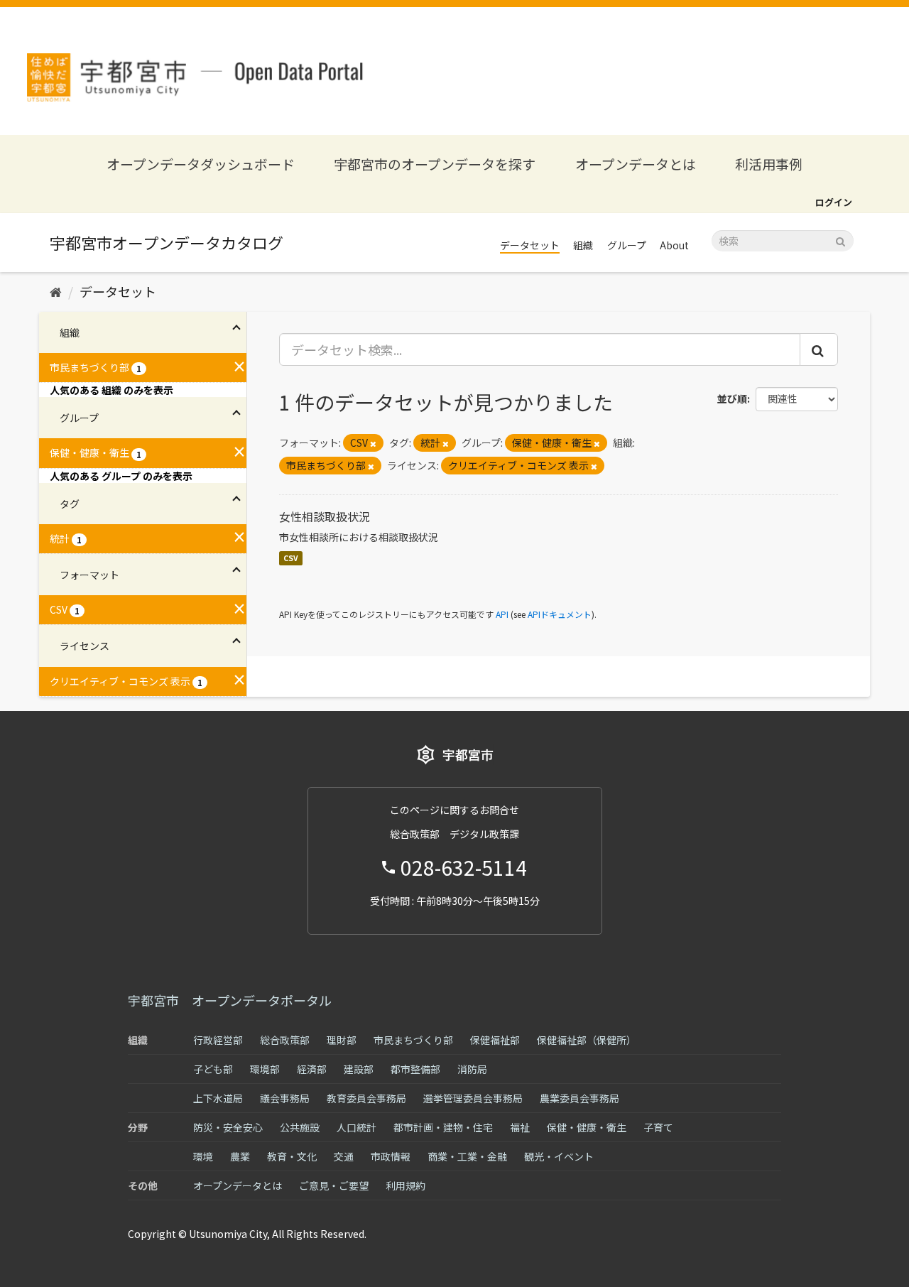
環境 (203, 1156)
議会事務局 (285, 1098)
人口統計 (356, 1127)
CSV (290, 558)
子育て (658, 1127)
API (502, 614)
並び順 (732, 398)
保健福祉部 (495, 1040)
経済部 (312, 1069)
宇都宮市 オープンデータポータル (230, 1000)
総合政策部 (285, 1040)
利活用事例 (768, 163)
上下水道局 (218, 1098)
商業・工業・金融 (467, 1156)
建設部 (359, 1069)
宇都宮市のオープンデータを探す (434, 163)
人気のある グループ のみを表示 (121, 476)
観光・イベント (559, 1156)
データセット (530, 245)
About (674, 245)
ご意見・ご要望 (334, 1185)
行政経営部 (218, 1040)
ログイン (833, 202)
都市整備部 (415, 1069)
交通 (344, 1156)
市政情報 (390, 1156)
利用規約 (405, 1185)
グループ (626, 245)
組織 (583, 245)
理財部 (341, 1040)
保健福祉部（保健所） (586, 1040)
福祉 (520, 1127)
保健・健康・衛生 (586, 1127)
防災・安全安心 (228, 1127)
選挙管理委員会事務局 (473, 1098)
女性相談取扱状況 (324, 516)
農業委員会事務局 (579, 1098)
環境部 (265, 1069)
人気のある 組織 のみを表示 (111, 390)
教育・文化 (292, 1156)
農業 (240, 1156)
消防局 (472, 1069)
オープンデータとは (635, 163)
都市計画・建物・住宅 (443, 1127)
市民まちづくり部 (413, 1040)
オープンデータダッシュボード (201, 163)
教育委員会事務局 (366, 1098)
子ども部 (213, 1069)
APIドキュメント (560, 614)
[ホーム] (56, 291)
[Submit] (840, 240)
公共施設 (300, 1127)
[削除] (373, 443)
